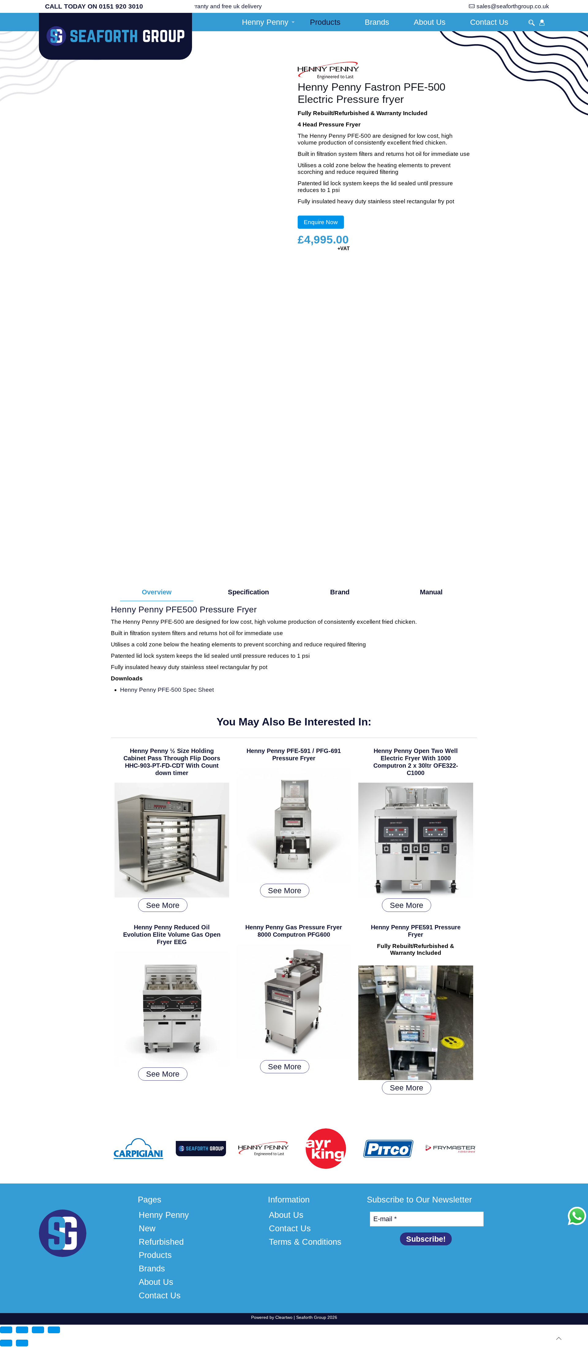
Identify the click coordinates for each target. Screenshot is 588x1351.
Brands (152, 1268)
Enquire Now (321, 222)
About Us (156, 1282)
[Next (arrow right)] (22, 1343)
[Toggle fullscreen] (22, 1330)
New (147, 1228)
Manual (431, 592)
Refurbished (161, 1241)
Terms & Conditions (305, 1241)
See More (162, 905)
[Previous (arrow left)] (6, 1343)
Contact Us (160, 1295)
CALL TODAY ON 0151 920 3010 (94, 6)
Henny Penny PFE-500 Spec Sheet (167, 690)
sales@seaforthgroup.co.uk (513, 6)
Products (155, 1255)
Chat (577, 1216)
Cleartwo (283, 1317)
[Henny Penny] (328, 71)
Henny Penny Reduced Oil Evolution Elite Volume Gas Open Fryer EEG (172, 934)
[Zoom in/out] (6, 1330)
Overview (157, 592)
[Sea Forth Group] (115, 39)
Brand (339, 592)
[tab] (156, 592)
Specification (248, 592)
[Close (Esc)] (54, 1330)
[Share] (38, 1330)
